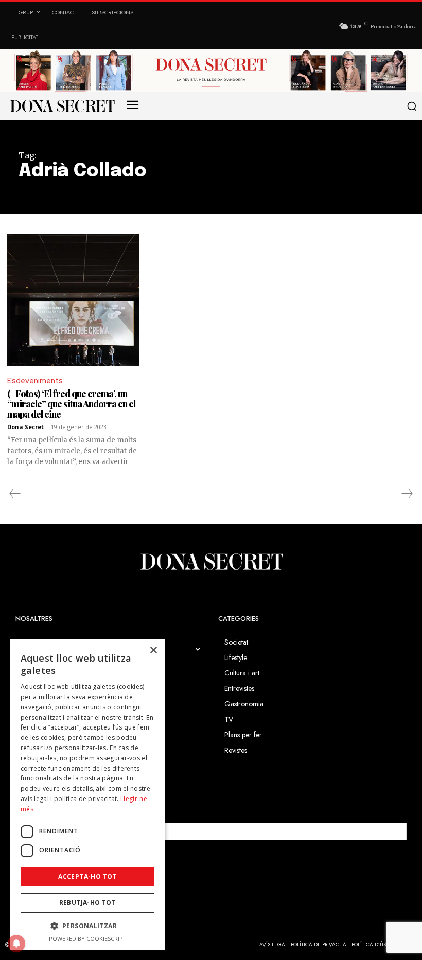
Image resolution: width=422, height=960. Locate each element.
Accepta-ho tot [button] (87, 876)
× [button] (153, 650)
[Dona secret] (61, 106)
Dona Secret (25, 427)
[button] (411, 106)
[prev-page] (15, 494)
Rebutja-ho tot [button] (87, 902)
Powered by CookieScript (88, 939)
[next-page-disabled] (406, 494)
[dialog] (87, 794)
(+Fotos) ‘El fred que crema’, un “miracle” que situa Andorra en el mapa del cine (71, 403)
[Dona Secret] (211, 561)
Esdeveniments (35, 381)
